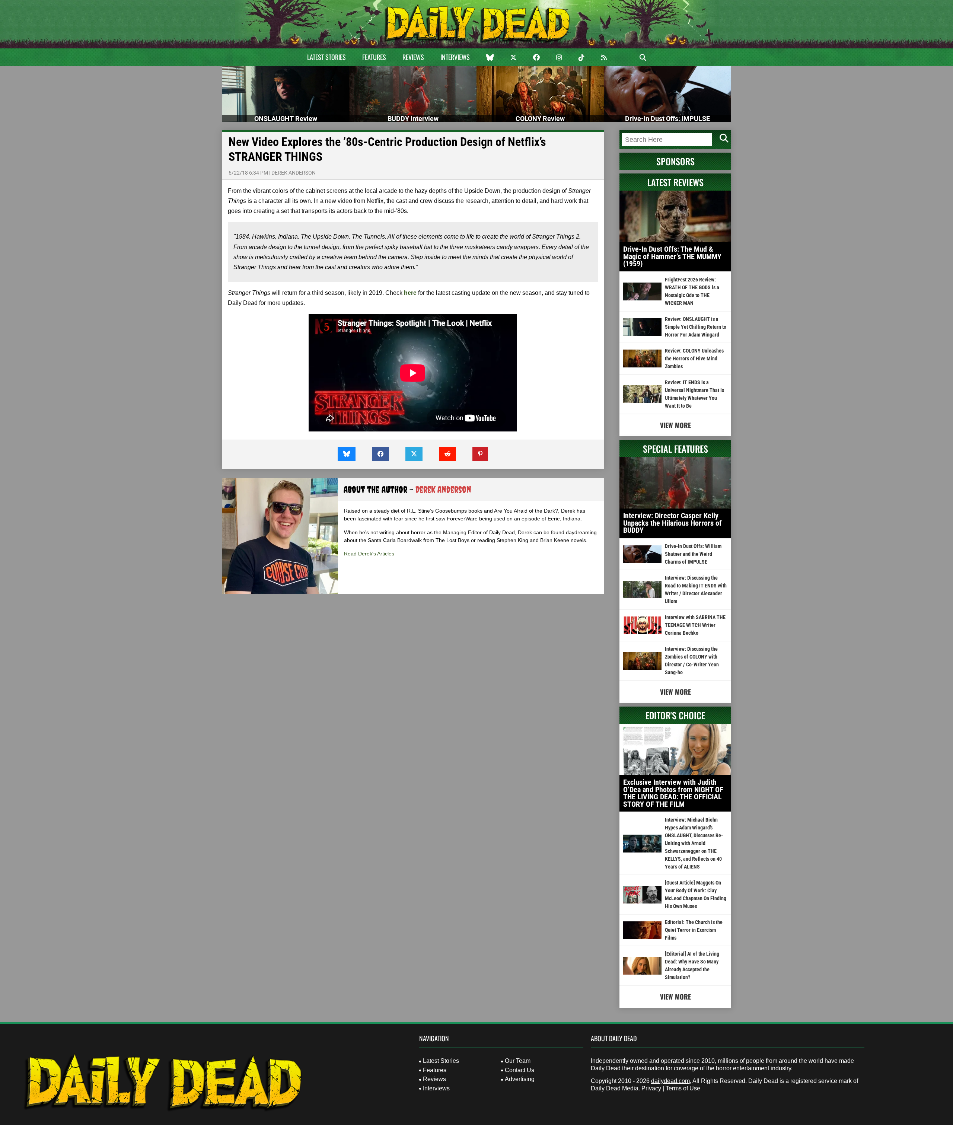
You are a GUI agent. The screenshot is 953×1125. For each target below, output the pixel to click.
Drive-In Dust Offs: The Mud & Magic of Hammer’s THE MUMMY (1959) (672, 256)
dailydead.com (670, 1081)
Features (374, 57)
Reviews (413, 57)
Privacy (651, 1088)
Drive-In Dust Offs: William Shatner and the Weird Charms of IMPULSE (693, 554)
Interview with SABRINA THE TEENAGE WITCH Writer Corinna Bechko (695, 625)
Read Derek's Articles (369, 554)
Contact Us (519, 1070)
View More (675, 425)
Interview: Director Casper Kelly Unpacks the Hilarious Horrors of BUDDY (672, 523)
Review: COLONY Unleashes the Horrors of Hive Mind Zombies (694, 358)
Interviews (455, 57)
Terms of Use (683, 1088)
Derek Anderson (293, 173)
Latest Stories (326, 57)
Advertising (520, 1079)
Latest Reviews (675, 182)
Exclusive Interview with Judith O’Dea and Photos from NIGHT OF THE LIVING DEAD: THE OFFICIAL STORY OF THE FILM (673, 793)
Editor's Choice (675, 715)
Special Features (675, 448)
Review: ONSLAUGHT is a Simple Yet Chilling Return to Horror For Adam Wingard (695, 327)
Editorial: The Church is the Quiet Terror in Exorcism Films (694, 930)
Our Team (517, 1061)
